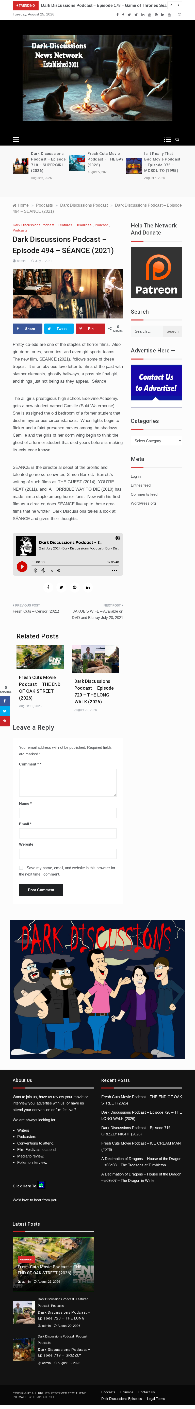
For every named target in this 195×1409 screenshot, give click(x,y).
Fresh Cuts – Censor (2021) (36, 611)
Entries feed (141, 485)
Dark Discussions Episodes (121, 1399)
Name (25, 803)
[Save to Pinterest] (5, 721)
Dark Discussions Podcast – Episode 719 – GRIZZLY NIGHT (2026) (64, 1355)
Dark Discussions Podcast (33, 225)
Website (26, 844)
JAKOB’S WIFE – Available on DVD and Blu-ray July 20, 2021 (97, 614)
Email (25, 824)
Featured (26, 1259)
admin (21, 261)
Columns (126, 1392)
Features (65, 225)
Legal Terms (156, 1399)
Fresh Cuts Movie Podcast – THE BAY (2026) (105, 159)
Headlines (83, 225)
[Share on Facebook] (5, 701)
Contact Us (146, 1392)
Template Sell (44, 1397)
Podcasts (20, 230)
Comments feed (144, 494)
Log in (136, 476)
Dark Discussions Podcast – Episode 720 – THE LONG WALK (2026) (64, 1318)
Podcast (101, 225)
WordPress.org (143, 503)
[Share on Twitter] (5, 711)
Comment (29, 764)
